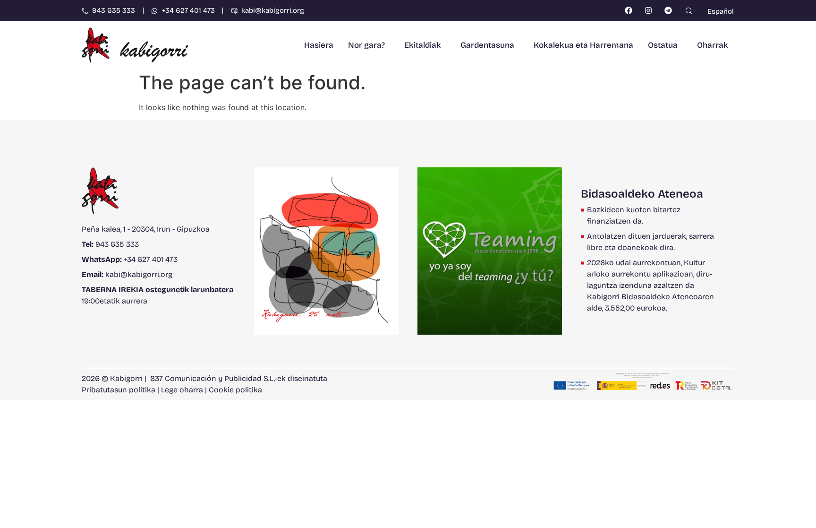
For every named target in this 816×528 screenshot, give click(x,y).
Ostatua (663, 45)
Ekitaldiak (422, 45)
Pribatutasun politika (118, 389)
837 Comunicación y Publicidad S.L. (212, 378)
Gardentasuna (487, 45)
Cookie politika (235, 389)
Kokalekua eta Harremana (583, 45)
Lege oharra (182, 389)
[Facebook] (629, 10)
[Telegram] (668, 10)
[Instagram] (648, 10)
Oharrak (712, 45)
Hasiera (318, 45)
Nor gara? (366, 45)
